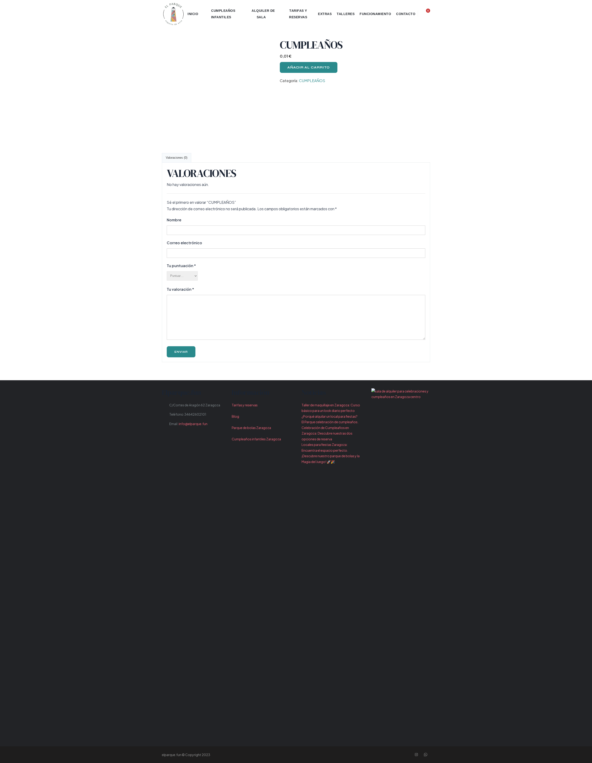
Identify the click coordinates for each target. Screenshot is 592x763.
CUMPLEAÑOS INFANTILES (223, 14)
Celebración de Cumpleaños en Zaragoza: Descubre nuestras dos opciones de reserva (327, 433)
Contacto (405, 14)
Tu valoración (180, 289)
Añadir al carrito (308, 67)
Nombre (174, 219)
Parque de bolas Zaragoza (251, 428)
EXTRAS (325, 14)
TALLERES (346, 14)
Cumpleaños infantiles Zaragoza (256, 439)
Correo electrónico (184, 242)
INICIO (193, 14)
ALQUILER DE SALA (263, 14)
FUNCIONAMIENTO (375, 14)
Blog (235, 416)
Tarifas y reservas (245, 405)
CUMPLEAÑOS (312, 80)
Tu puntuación (181, 265)
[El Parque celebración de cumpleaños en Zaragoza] (173, 13)
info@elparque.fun (193, 424)
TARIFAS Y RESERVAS (298, 14)
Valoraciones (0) (176, 157)
